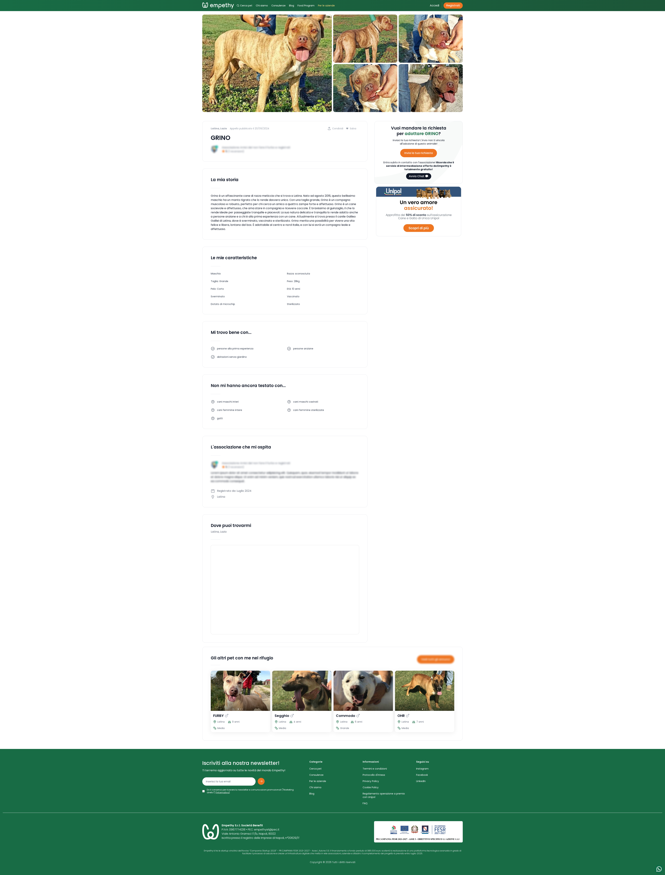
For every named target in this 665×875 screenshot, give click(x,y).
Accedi (434, 5)
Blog (291, 5)
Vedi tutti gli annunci (435, 659)
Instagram (422, 768)
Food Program (306, 5)
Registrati (453, 5)
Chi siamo (262, 5)
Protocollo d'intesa (374, 775)
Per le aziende (326, 5)
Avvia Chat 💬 (418, 176)
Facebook (422, 775)
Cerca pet (246, 5)
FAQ (365, 803)
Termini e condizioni (375, 768)
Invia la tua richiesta (418, 153)
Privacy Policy (371, 781)
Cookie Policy (371, 787)
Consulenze (278, 5)
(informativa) (223, 792)
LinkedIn (421, 781)
